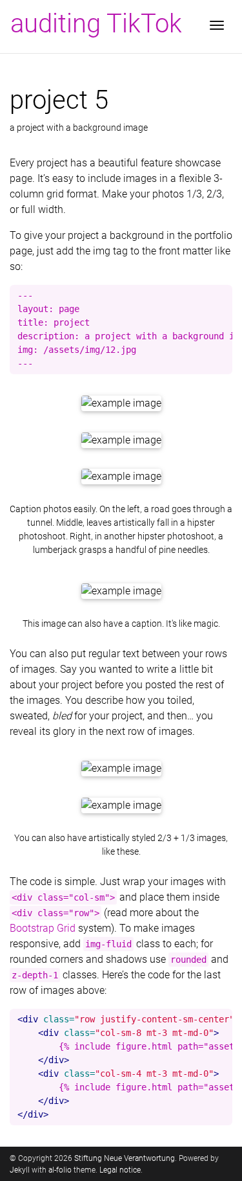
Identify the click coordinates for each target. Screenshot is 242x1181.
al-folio (60, 1170)
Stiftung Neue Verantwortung (124, 1158)
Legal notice (120, 1170)
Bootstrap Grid (43, 928)
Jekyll (20, 1170)
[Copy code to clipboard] (219, 298)
